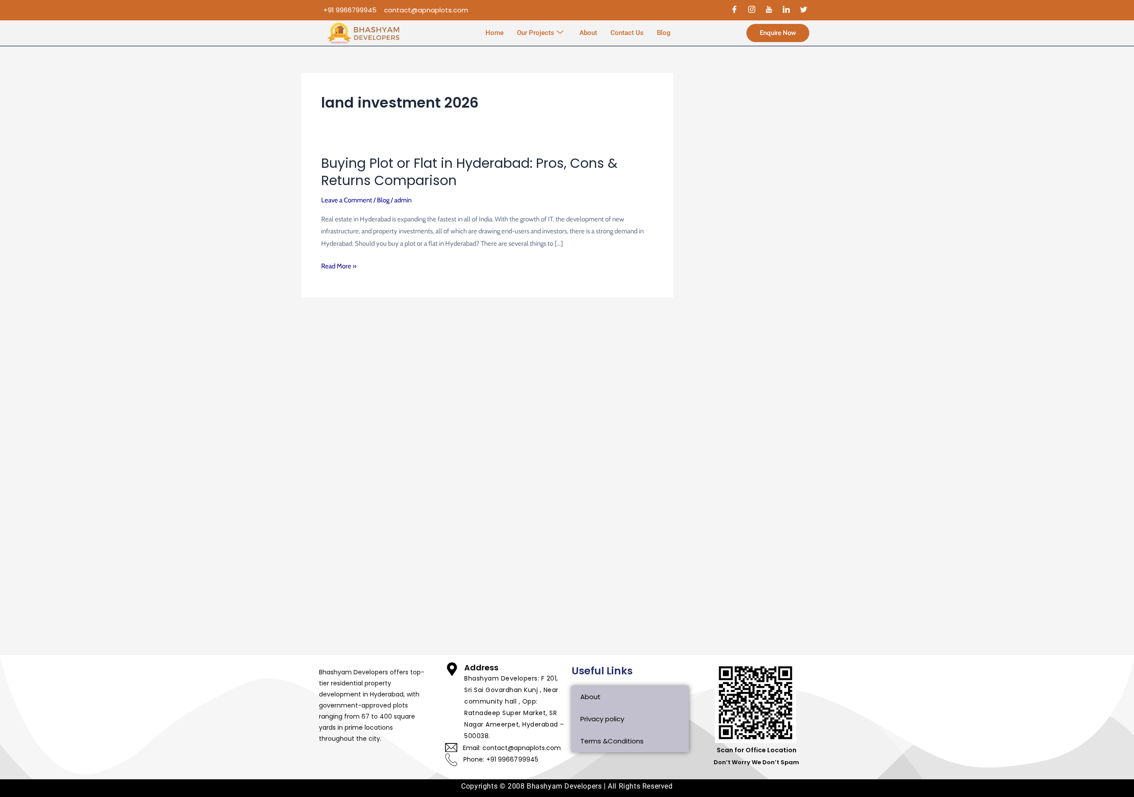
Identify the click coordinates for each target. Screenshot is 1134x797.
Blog (664, 33)
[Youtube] (769, 10)
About (588, 33)
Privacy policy (602, 718)
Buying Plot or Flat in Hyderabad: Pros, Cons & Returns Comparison (469, 172)
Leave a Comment (346, 200)
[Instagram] (751, 10)
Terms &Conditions (612, 741)
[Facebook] (734, 10)
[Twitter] (803, 10)
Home (494, 33)
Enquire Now (778, 33)
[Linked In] (786, 10)
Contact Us (627, 33)
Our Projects (535, 33)
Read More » (339, 266)
